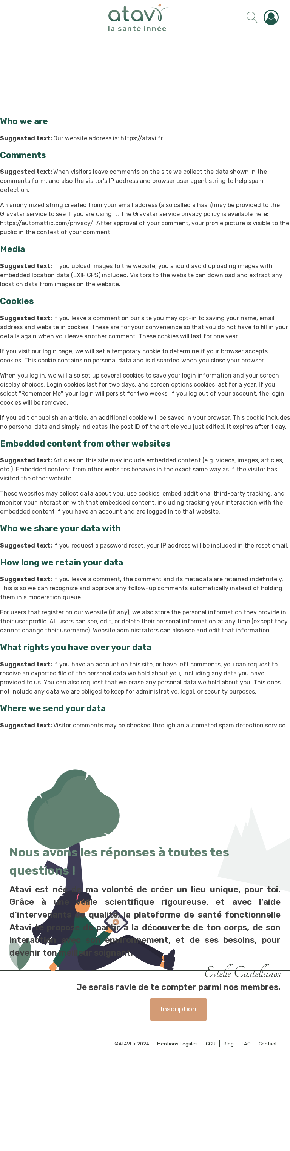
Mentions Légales (177, 1044)
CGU (211, 1044)
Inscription (178, 1009)
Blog (229, 1044)
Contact (268, 1044)
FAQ (246, 1044)
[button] (273, 17)
